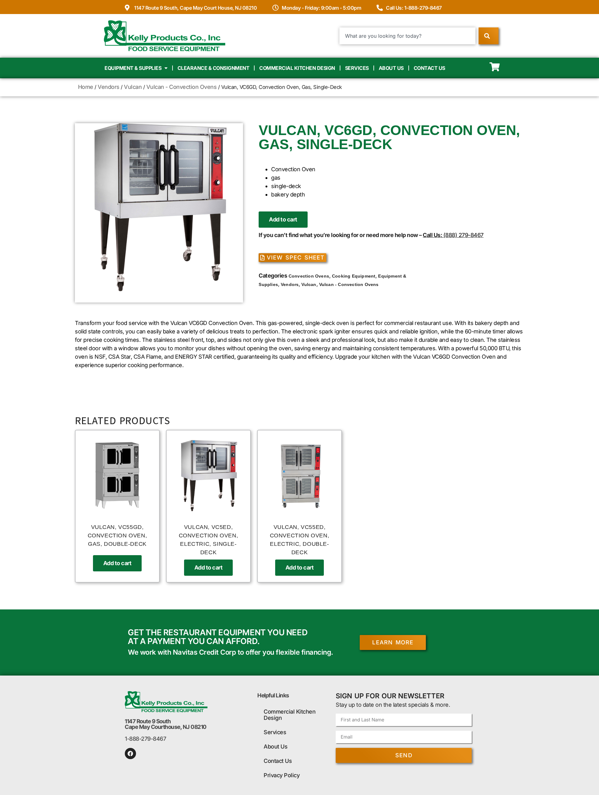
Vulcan (133, 87)
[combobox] (407, 35)
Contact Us (429, 68)
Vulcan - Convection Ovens (181, 87)
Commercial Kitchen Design (297, 68)
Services (357, 68)
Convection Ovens (309, 276)
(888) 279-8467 (463, 235)
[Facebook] (130, 753)
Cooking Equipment (353, 276)
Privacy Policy (282, 775)
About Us (391, 68)
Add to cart (283, 219)
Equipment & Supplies (133, 68)
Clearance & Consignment (214, 68)
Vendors (108, 87)
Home (85, 87)
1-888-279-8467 (145, 738)
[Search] (488, 35)
